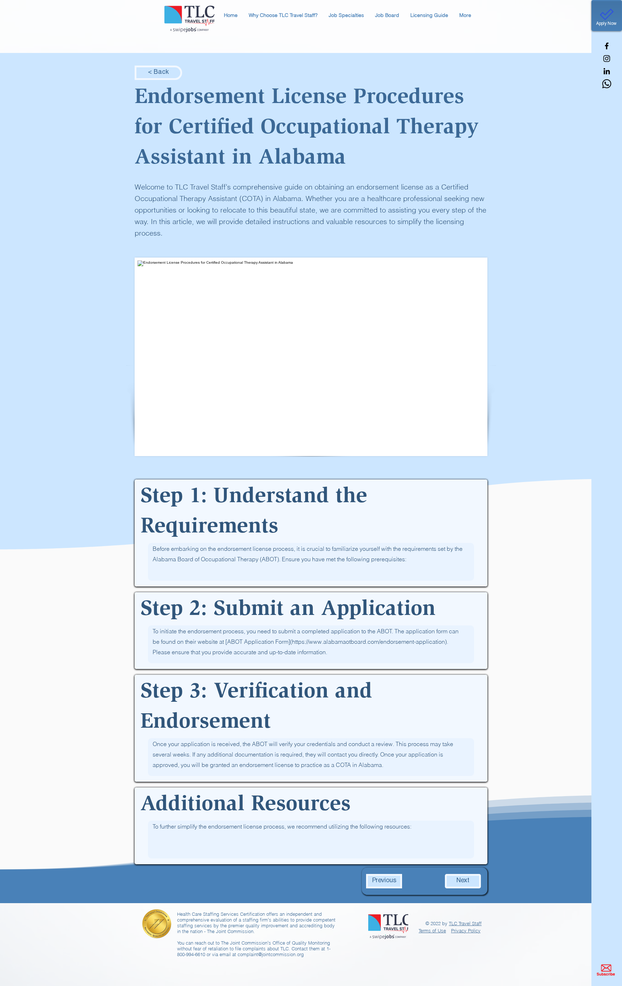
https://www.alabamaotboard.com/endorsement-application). (370, 641)
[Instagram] (606, 58)
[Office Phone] (606, 83)
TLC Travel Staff (465, 923)
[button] (283, 15)
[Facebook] (606, 45)
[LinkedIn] (606, 71)
